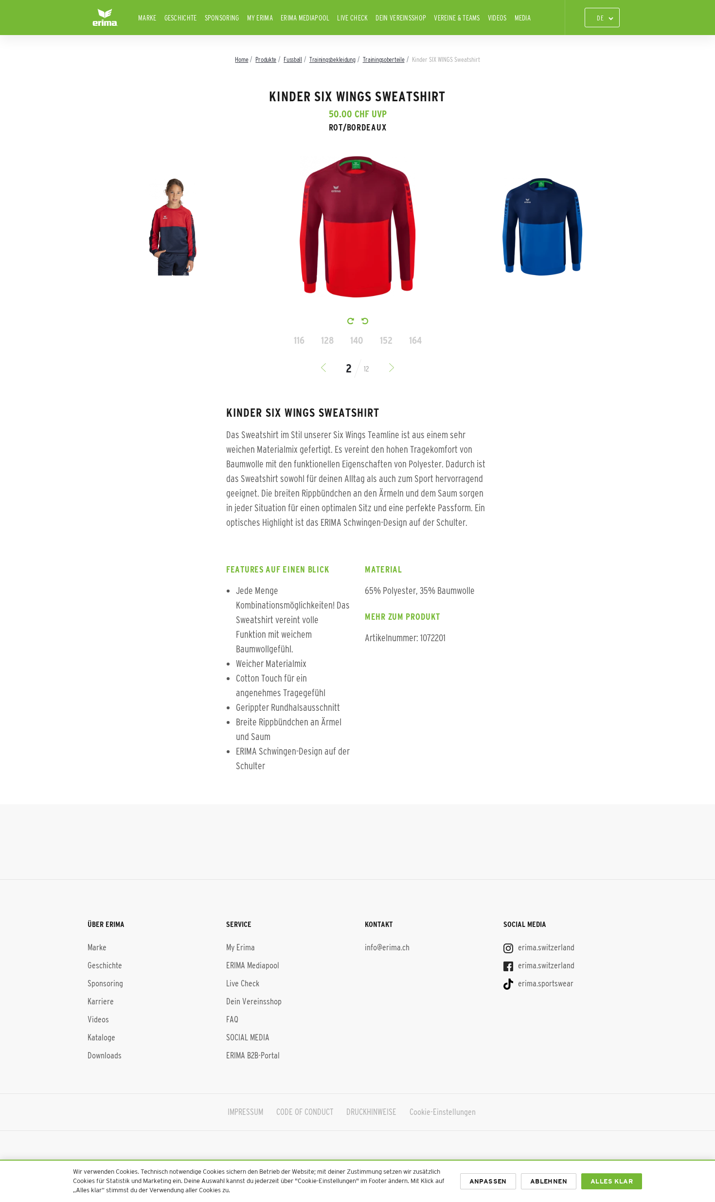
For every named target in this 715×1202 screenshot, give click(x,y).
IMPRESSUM (245, 1112)
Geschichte (180, 18)
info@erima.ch (387, 947)
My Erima (260, 18)
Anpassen (488, 1181)
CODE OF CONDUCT (304, 1112)
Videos (497, 18)
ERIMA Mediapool (305, 18)
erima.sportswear (544, 983)
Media (523, 18)
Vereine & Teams (457, 18)
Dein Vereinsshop (400, 18)
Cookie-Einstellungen (443, 1112)
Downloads (105, 1055)
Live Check (352, 18)
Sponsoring (222, 18)
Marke (147, 18)
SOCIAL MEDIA (247, 1037)
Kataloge (101, 1037)
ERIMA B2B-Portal (253, 1055)
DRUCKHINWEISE (371, 1112)
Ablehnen (548, 1181)
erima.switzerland (545, 947)
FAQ (232, 1019)
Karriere (101, 1001)
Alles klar (611, 1181)
